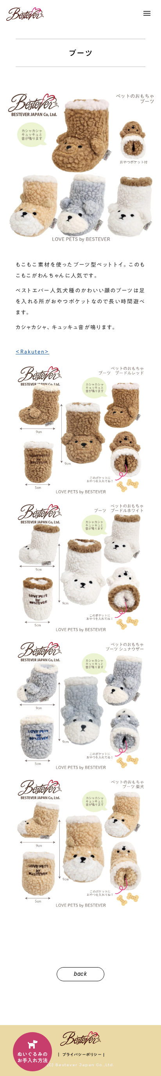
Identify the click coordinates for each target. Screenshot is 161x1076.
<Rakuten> (32, 351)
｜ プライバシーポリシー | (81, 1054)
